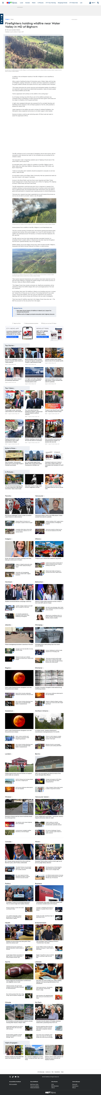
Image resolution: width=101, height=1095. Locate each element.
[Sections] (3, 2)
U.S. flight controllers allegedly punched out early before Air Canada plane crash (33, 380)
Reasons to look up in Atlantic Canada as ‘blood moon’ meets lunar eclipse (24, 658)
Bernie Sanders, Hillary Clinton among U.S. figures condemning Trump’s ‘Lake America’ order (33, 361)
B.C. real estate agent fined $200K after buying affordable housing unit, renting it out (33, 464)
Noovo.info (74, 1084)
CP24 (52, 1084)
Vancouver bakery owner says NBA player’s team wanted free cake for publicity (53, 380)
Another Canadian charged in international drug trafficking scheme (48, 688)
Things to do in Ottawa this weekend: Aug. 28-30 (48, 558)
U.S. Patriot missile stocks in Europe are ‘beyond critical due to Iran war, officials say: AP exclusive (54, 876)
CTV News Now (73, 2)
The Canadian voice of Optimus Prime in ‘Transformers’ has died (47, 942)
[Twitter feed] (10, 1077)
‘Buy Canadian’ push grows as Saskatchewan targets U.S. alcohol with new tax (53, 440)
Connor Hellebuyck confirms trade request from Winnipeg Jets (54, 651)
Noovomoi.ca (75, 1085)
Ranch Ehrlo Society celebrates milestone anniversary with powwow (24, 694)
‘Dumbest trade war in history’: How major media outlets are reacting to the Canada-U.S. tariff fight (54, 464)
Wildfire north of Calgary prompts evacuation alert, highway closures (35, 314)
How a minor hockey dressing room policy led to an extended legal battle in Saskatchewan (24, 702)
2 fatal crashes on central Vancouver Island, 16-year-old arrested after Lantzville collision (54, 823)
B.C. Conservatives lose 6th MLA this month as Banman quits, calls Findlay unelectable (17, 862)
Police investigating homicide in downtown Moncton (19, 644)
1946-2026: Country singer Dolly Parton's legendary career (33, 486)
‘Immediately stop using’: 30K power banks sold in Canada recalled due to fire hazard (49, 903)
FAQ (52, 1071)
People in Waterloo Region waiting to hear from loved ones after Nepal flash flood (54, 702)
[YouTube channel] (15, 1077)
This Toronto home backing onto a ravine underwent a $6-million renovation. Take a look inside (14, 487)
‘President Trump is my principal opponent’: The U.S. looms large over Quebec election (23, 868)
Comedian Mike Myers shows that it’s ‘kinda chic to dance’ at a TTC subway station (24, 530)
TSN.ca (53, 1087)
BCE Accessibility (13, 1084)
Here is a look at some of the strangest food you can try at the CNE (54, 487)
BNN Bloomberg (55, 1085)
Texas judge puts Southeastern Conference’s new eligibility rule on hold (18, 981)
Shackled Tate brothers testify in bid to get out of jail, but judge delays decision (48, 862)
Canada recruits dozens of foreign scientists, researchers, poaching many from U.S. (48, 1021)
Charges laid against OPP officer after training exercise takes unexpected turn (53, 780)
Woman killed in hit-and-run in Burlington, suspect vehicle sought (24, 522)
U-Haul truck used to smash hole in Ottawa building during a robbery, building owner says (54, 564)
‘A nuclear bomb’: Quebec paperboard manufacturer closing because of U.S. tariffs (47, 731)
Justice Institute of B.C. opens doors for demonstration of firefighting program (54, 522)
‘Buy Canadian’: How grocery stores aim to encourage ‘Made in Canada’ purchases (14, 464)
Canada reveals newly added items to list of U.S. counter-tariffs (54, 360)
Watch (33, 2)
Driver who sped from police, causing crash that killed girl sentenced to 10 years (18, 559)
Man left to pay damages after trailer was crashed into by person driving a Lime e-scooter (54, 608)
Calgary (7, 19)
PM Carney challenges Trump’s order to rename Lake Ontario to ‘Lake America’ (14, 361)
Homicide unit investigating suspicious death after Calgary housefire (23, 573)
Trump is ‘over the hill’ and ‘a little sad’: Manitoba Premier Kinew (54, 410)
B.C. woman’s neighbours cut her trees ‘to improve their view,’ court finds (34, 1058)
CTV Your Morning (51, 2)
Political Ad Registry (34, 1087)
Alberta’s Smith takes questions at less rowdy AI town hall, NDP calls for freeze (48, 602)
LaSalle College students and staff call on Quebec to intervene (24, 606)
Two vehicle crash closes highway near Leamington (24, 823)
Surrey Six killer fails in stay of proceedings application (13, 379)
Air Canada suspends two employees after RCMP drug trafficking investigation (22, 615)
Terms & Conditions (34, 1085)
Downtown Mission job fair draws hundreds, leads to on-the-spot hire (18, 817)
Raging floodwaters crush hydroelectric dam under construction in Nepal (12, 440)
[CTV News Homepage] (12, 3)
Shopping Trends (62, 2)
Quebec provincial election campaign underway (18, 601)
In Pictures (40, 2)
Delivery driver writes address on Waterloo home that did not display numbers (54, 1058)
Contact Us (47, 1071)
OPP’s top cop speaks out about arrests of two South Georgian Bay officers (48, 774)
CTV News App (41, 1071)
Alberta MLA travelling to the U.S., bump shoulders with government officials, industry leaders (54, 616)
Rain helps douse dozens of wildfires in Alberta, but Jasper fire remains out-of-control (34, 311)
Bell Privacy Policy (34, 1084)
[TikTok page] (13, 1077)
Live (81, 2)
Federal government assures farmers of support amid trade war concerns (18, 774)
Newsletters (57, 1071)
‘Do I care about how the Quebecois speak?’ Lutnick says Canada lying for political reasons (34, 412)
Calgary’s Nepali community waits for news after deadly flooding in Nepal (24, 565)
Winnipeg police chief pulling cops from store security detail (47, 645)
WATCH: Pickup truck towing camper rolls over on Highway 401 (24, 780)
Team (62, 1071)
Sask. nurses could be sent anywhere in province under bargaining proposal (22, 737)
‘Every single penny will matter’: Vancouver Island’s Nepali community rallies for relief (49, 817)
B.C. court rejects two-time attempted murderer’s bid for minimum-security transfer (23, 876)
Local (21, 2)
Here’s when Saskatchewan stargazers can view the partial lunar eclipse (18, 688)
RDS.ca (74, 1087)
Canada (27, 2)
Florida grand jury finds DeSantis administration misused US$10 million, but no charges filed (54, 868)
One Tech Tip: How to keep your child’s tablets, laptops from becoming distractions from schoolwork (49, 982)
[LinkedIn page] (18, 1077)
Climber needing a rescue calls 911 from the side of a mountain (33, 439)
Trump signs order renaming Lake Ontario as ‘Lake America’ (13, 410)
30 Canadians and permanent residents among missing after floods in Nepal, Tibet (19, 1021)
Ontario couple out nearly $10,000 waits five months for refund (14, 1057)
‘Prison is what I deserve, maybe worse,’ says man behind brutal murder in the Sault (53, 737)
